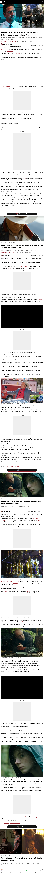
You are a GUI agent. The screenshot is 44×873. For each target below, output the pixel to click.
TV (18, 294)
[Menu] (42, 1)
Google (36, 817)
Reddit (6, 591)
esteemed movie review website (17, 55)
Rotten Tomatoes (11, 466)
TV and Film (19, 466)
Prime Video (10, 51)
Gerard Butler (4, 49)
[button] (42, 45)
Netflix (13, 242)
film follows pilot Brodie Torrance (11, 86)
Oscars (16, 498)
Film (13, 498)
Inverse (24, 178)
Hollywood (40, 520)
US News (15, 823)
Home (2, 30)
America (40, 299)
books (5, 358)
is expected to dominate (10, 581)
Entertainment (8, 30)
